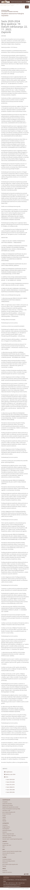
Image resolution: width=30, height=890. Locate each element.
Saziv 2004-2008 (10, 789)
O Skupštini (5, 801)
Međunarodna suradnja (7, 805)
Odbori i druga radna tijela (8, 833)
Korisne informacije (6, 813)
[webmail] (29, 1)
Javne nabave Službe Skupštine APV (10, 864)
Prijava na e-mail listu (7, 872)
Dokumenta (5, 862)
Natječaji (4, 820)
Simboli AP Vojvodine (7, 803)
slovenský (22, 4)
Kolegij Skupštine (6, 827)
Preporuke (4, 854)
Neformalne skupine (6, 837)
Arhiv (7, 777)
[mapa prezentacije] (24, 874)
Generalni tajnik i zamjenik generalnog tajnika (12, 839)
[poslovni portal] (27, 1)
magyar (17, 4)
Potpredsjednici (5, 828)
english (12, 5)
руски (8, 5)
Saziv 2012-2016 (10, 784)
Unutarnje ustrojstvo (6, 859)
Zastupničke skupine (6, 830)
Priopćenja (4, 870)
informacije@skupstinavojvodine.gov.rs (11, 886)
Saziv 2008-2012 (10, 787)
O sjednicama (9, 772)
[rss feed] (26, 874)
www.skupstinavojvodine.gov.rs (10, 884)
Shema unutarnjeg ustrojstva (8, 861)
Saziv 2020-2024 (10, 779)
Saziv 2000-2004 (10, 792)
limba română (3, 5)
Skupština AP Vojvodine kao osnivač (10, 807)
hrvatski (26, 4)
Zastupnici (4, 832)
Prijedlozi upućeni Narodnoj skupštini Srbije (11, 851)
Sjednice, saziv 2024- (11, 774)
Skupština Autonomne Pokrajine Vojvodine (12, 13)
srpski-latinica (12, 4)
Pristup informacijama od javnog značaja (11, 808)
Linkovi (4, 819)
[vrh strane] (27, 874)
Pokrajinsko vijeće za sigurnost (9, 835)
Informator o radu (6, 810)
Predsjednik (5, 825)
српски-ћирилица (4, 4)
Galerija (4, 817)
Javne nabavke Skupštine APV (8, 812)
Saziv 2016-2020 (10, 782)
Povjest (4, 815)
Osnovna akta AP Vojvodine (8, 853)
